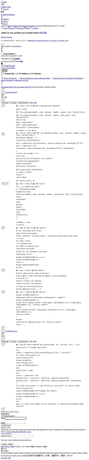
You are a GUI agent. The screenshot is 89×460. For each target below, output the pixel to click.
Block (11, 444)
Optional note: (6, 436)
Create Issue (6, 425)
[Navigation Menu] (3, 4)
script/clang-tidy (11, 92)
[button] (4, 19)
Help (9, 7)
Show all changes (10, 78)
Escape (13, 103)
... (2, 44)
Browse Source (6, 37)
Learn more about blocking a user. (18, 432)
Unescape (5, 103)
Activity (35, 28)
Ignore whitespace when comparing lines (35, 78)
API (9, 458)
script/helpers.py (11, 331)
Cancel (4, 444)
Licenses (4, 458)
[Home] (4, 2)
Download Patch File (8, 87)
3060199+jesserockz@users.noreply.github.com (48, 40)
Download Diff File (24, 87)
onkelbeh (4, 15)
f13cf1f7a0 (11, 68)
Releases (20, 28)
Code (5, 28)
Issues (12, 28)
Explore (4, 7)
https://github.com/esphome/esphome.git (22, 26)
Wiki (28, 28)
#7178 (43, 33)
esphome (11, 15)
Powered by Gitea (7, 446)
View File (33, 103)
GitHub (17, 59)
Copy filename (23, 103)
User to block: (6, 434)
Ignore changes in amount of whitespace (68, 78)
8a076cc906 (10, 66)
